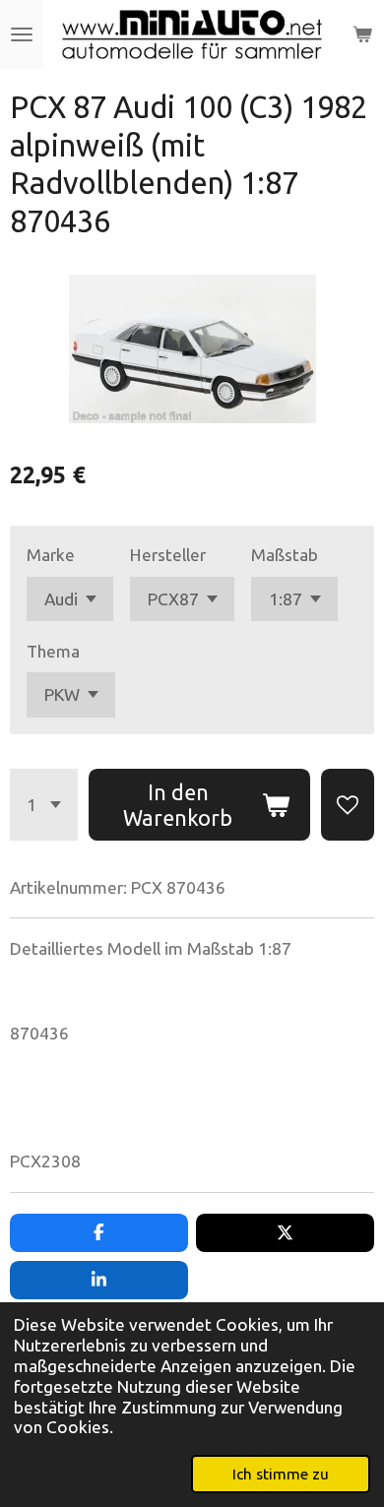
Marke (51, 554)
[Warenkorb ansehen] (362, 34)
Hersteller (168, 554)
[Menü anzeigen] (21, 34)
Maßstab (284, 554)
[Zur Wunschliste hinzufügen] (347, 805)
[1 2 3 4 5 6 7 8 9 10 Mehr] (44, 805)
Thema (53, 651)
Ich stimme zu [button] (280, 1473)
